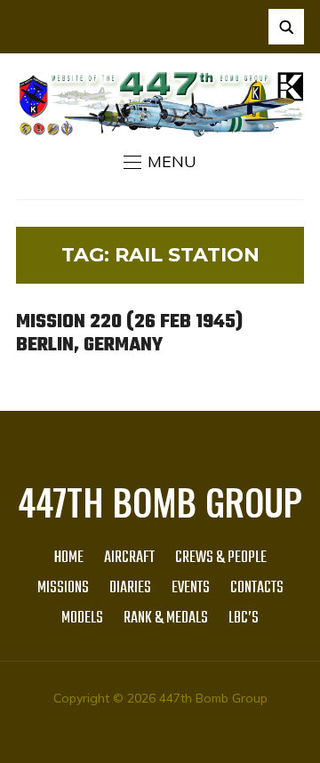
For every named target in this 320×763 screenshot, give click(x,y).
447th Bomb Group (160, 501)
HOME (69, 558)
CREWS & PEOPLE (221, 558)
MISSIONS (63, 588)
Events (191, 588)
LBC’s (243, 618)
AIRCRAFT (129, 558)
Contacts (257, 588)
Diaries (130, 588)
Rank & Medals (166, 618)
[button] (160, 162)
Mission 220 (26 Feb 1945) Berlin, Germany (129, 333)
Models (82, 618)
